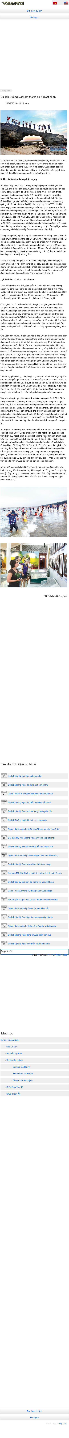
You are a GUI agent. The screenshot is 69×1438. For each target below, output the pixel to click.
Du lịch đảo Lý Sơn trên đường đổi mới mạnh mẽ (30, 846)
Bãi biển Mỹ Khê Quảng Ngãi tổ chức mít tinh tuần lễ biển (35, 872)
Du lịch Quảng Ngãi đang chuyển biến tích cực (29, 934)
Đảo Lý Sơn (11, 1046)
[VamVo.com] (18, 5)
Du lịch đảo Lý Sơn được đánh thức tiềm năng (29, 864)
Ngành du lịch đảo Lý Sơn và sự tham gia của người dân (34, 828)
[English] (66, 3)
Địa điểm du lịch (34, 10)
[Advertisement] (34, 53)
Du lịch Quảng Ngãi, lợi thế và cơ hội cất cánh (29, 802)
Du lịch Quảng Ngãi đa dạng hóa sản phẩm (28, 784)
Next (58, 954)
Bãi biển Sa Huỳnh (21, 1066)
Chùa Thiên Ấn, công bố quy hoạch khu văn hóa (30, 793)
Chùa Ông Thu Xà (14, 1087)
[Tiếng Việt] (55, 3)
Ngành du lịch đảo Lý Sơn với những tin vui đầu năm (32, 925)
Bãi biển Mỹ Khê (14, 1053)
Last (64, 954)
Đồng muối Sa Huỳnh (22, 1080)
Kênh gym (34, 17)
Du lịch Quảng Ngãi (10, 1039)
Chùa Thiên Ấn (13, 1093)
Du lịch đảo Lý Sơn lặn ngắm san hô (24, 775)
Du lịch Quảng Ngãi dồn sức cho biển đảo (27, 820)
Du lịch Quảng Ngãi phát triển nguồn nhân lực (29, 943)
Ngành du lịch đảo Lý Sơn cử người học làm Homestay (33, 855)
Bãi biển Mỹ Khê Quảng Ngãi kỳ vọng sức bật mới (31, 837)
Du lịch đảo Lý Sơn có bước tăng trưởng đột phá (30, 811)
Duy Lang (62, 1423)
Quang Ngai (5, 90)
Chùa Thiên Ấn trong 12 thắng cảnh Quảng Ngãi (30, 890)
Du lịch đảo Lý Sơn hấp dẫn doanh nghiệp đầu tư (30, 917)
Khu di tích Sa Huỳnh (23, 1073)
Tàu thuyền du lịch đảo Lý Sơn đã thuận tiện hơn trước (33, 899)
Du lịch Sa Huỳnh (14, 1060)
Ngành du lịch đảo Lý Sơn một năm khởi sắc (28, 908)
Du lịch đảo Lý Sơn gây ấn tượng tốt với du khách (31, 881)
